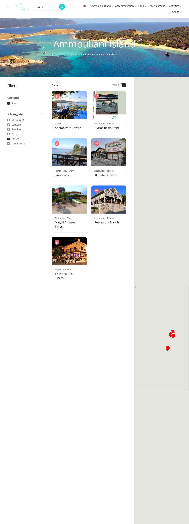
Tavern (15, 138)
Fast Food (17, 129)
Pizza (14, 134)
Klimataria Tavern (106, 175)
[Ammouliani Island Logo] (22, 6)
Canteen (16, 124)
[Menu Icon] (9, 7)
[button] (173, 336)
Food (141, 6)
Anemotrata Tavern (68, 128)
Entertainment (157, 6)
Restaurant (18, 120)
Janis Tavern (63, 175)
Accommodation (124, 6)
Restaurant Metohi (107, 222)
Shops (176, 11)
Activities (174, 6)
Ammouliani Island (100, 6)
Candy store (18, 143)
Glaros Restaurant (106, 128)
